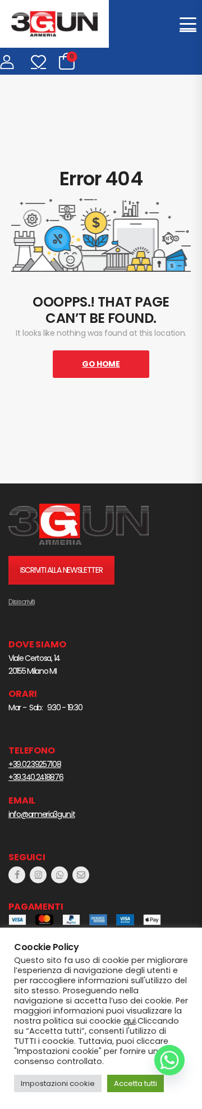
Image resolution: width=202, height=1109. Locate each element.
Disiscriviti (21, 601)
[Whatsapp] (169, 1060)
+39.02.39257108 (34, 764)
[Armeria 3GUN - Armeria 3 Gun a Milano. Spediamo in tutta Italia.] (54, 23)
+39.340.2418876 (35, 777)
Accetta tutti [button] (135, 1083)
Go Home (101, 363)
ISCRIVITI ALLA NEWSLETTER (61, 570)
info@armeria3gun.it (41, 814)
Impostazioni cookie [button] (58, 1083)
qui (129, 1020)
